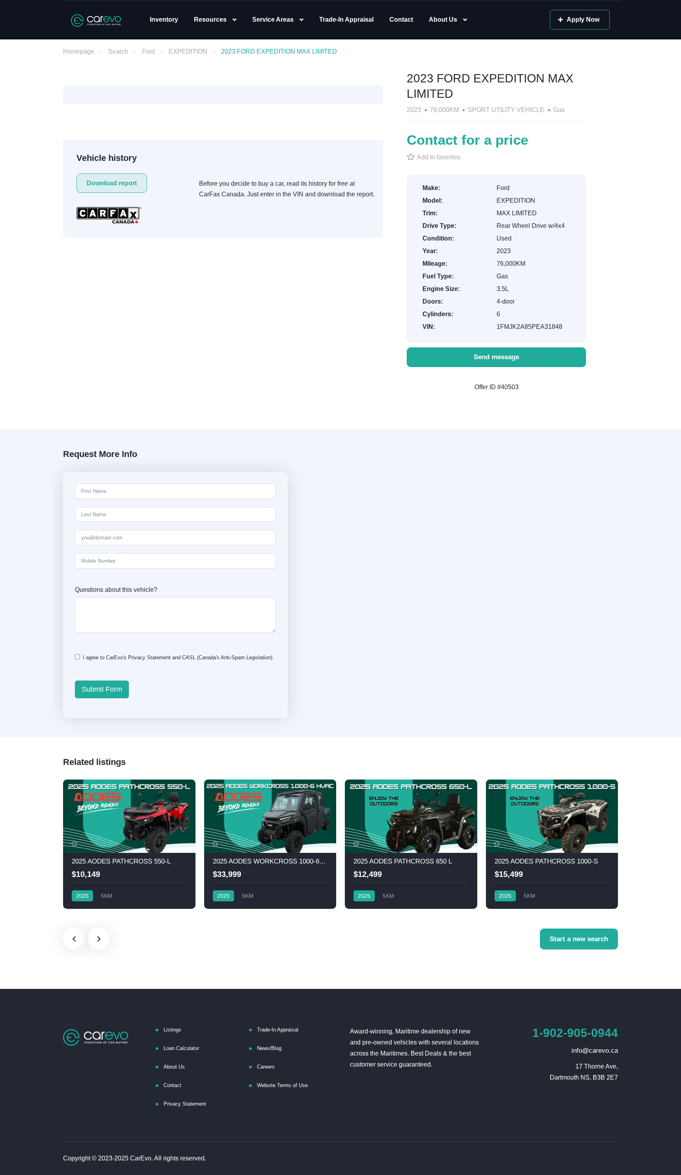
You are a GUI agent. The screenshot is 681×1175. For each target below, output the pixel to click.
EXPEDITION (188, 51)
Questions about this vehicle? (116, 589)
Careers (266, 1067)
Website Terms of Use (282, 1085)
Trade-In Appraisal (346, 19)
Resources (210, 19)
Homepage (78, 51)
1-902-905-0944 (575, 1032)
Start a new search (579, 939)
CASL (188, 657)
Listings (172, 1030)
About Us (443, 19)
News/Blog (269, 1048)
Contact (401, 19)
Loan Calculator (181, 1048)
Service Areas (273, 19)
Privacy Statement (149, 657)
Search (118, 51)
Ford (148, 51)
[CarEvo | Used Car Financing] (96, 20)
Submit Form (102, 689)
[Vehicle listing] (129, 844)
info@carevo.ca (594, 1050)
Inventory (164, 19)
